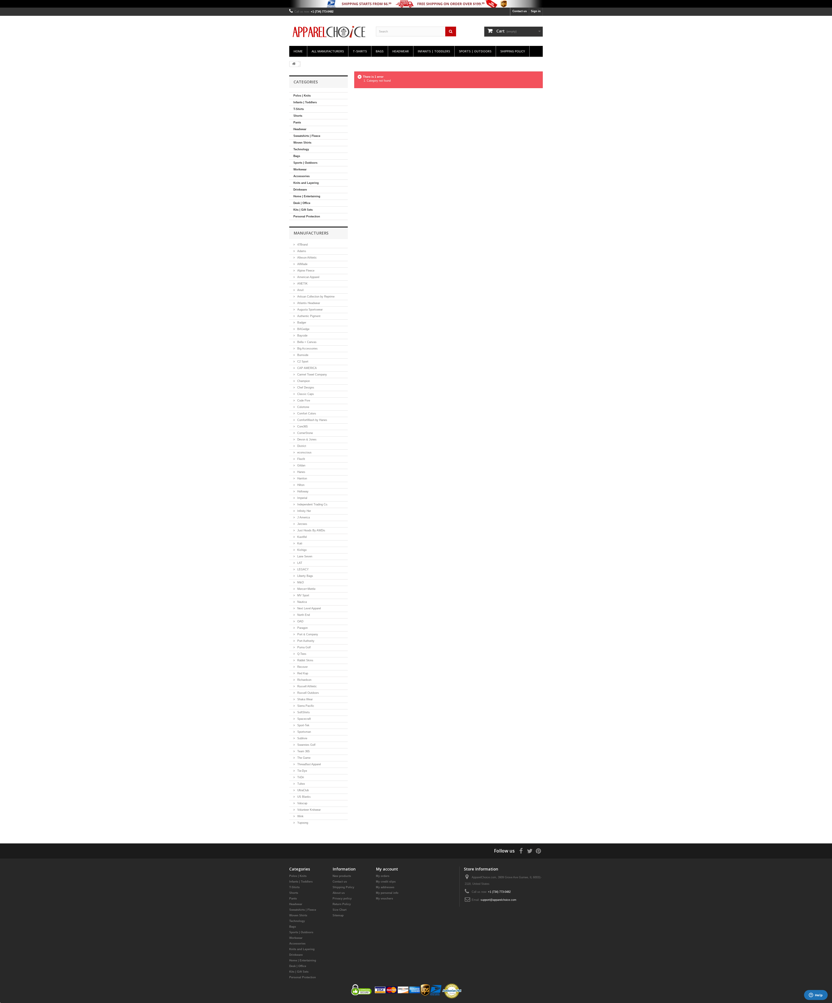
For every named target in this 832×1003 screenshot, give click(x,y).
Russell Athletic (306, 686)
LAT (299, 563)
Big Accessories (307, 348)
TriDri (300, 777)
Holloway (302, 491)
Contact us (519, 11)
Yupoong (302, 822)
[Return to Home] (294, 64)
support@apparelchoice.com (498, 899)
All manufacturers (328, 51)
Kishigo (301, 550)
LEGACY (302, 569)
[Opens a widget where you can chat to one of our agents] (816, 995)
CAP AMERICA (306, 368)
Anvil (300, 290)
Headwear (400, 51)
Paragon (302, 627)
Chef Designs (305, 387)
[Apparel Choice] (329, 32)
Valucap (301, 803)
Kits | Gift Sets (303, 209)
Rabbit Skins (304, 660)
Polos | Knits (302, 95)
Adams (301, 251)
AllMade (301, 264)
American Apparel (307, 277)
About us (339, 893)
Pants (297, 122)
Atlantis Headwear (308, 303)
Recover (302, 666)
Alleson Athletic (306, 257)
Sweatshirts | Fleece (306, 136)
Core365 (302, 426)
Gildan (300, 465)
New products (342, 876)
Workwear (300, 169)
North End (303, 614)
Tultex (300, 783)
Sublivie (301, 738)
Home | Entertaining (306, 196)
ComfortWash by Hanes (311, 420)
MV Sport (302, 595)
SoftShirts (303, 712)
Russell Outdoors (307, 692)
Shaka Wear (304, 699)
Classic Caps (305, 394)
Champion (303, 381)
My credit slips (386, 881)
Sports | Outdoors (475, 51)
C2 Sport (302, 361)
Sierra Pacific (305, 705)
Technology (301, 149)
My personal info (387, 893)
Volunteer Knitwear (308, 809)
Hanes (300, 472)
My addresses (385, 887)
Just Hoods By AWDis (310, 530)
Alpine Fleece (305, 270)
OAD (299, 621)
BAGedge (302, 329)
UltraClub (302, 790)
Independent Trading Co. (312, 504)
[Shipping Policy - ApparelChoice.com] (416, 4)
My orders (382, 876)
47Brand (302, 244)
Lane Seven (304, 556)
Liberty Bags (304, 576)
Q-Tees (301, 653)
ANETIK (302, 283)
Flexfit (300, 459)
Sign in (536, 11)
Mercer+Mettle (305, 588)
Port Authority (305, 640)
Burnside (302, 355)
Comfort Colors (306, 413)
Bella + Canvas (306, 342)
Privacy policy (342, 898)
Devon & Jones (306, 439)
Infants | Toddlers (434, 51)
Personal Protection (306, 216)
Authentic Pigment (308, 316)
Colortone (302, 407)
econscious (304, 452)
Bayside (301, 335)
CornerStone (304, 433)
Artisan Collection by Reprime (315, 296)
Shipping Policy (512, 51)
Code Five (303, 400)
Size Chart (339, 909)
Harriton (301, 478)
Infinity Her (303, 511)
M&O (300, 582)
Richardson (303, 679)
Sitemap (338, 915)
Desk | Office (301, 203)
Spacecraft (303, 718)
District (301, 446)
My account (387, 869)
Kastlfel (301, 537)
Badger (301, 322)
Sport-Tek (302, 725)
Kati (299, 543)
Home (298, 51)
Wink (300, 816)
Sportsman (303, 731)
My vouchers (384, 898)
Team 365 (303, 751)
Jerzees (301, 524)
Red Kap (302, 673)
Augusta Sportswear (309, 309)
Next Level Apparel (308, 608)
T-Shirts (360, 51)
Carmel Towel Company (311, 374)
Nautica (301, 601)
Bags (380, 51)
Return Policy (342, 904)
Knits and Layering (306, 182)
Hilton (300, 485)
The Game (303, 757)
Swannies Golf (305, 744)
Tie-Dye (301, 770)
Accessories (301, 176)
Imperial (301, 498)
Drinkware (300, 189)
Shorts (297, 115)
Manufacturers (311, 233)
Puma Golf (303, 647)
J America (303, 517)
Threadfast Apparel (308, 764)
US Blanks (303, 796)
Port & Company (307, 634)
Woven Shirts (302, 142)
